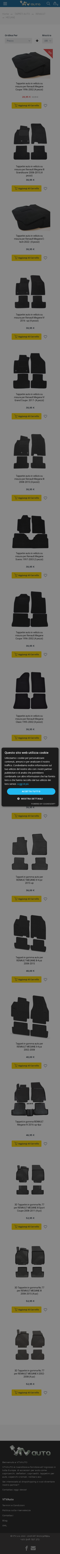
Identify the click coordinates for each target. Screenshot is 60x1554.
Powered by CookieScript (43, 804)
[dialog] (29, 777)
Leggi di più (23, 783)
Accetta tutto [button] (31, 791)
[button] (30, 798)
